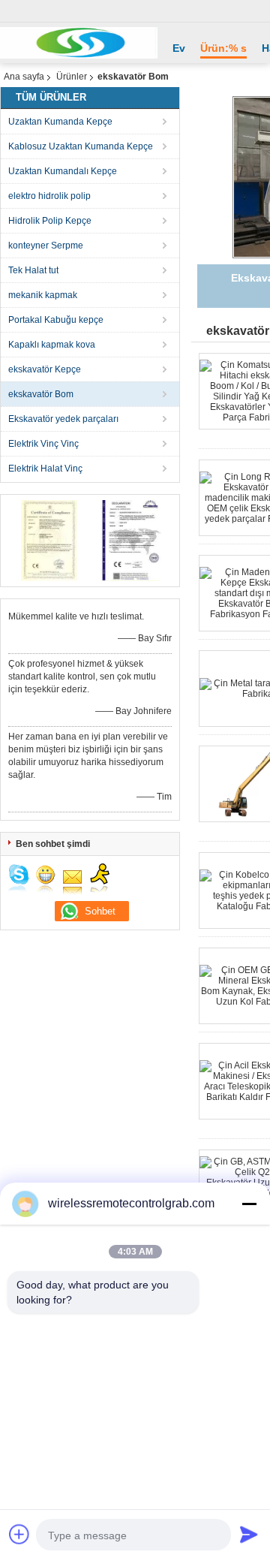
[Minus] (249, 1204)
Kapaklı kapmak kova (51, 344)
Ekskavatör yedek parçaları (63, 419)
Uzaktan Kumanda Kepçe (60, 121)
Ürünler (71, 76)
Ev (178, 48)
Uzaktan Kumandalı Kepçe (62, 171)
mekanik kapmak (42, 295)
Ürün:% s (223, 48)
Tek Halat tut (33, 270)
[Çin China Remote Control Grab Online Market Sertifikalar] (49, 540)
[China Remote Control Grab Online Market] (79, 43)
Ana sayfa (24, 76)
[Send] (249, 1533)
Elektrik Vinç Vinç (43, 443)
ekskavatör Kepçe (44, 369)
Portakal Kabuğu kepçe (56, 320)
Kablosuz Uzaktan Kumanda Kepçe (80, 146)
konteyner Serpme (45, 245)
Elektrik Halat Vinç (45, 468)
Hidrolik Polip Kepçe (50, 220)
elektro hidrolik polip (49, 196)
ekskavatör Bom (41, 394)
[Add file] (19, 1533)
